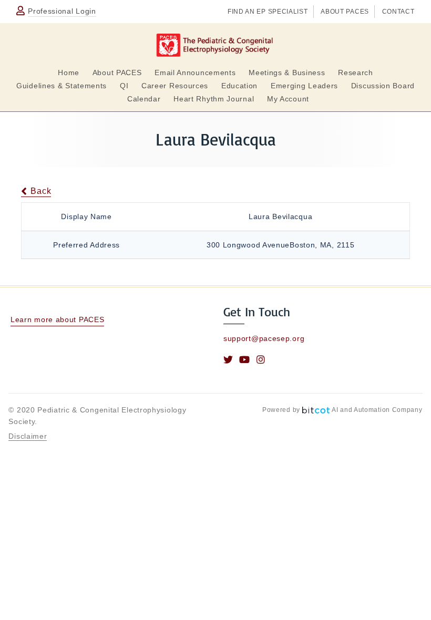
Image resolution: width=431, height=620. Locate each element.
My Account (288, 99)
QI (124, 85)
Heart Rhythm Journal (213, 99)
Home (68, 72)
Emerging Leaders (304, 85)
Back (39, 191)
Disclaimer (27, 436)
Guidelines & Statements (61, 85)
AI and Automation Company (377, 410)
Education (239, 85)
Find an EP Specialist (268, 11)
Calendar (144, 99)
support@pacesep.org (263, 338)
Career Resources (174, 85)
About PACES (345, 11)
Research (355, 72)
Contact (398, 11)
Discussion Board (383, 85)
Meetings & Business (287, 72)
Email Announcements (195, 72)
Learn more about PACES (57, 319)
